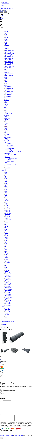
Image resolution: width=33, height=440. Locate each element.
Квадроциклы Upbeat (8, 290)
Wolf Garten (6, 104)
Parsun (6, 39)
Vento (6, 247)
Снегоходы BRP (7, 314)
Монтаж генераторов (8, 125)
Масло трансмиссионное (8, 166)
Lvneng (6, 263)
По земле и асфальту (5, 4)
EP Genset (6, 121)
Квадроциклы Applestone (8, 291)
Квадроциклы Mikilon (8, 286)
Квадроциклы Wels (7, 280)
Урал (5, 206)
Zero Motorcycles (7, 207)
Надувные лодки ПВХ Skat (9, 59)
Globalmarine (7, 48)
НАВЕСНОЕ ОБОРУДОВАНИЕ (11, 154)
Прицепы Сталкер (6, 140)
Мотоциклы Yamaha (9, 159)
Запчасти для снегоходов (10, 161)
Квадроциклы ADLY (8, 277)
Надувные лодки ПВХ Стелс (9, 52)
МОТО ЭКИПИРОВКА (10, 150)
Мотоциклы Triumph (8, 219)
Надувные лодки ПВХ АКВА (9, 49)
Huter (6, 102)
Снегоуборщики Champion (8, 94)
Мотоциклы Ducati (7, 210)
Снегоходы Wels (7, 309)
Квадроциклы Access (8, 284)
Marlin (6, 71)
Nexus (6, 245)
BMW (6, 183)
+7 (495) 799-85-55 (2, 20)
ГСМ (4, 165)
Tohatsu (6, 34)
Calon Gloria (6, 40)
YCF (5, 177)
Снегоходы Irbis (7, 308)
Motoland (6, 190)
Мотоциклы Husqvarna (8, 212)
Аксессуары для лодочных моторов (11, 144)
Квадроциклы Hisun (8, 294)
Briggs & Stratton (7, 118)
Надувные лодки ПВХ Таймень (9, 53)
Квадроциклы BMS (8, 292)
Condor (6, 38)
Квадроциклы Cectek (8, 279)
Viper (6, 258)
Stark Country (7, 134)
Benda (6, 227)
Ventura (6, 136)
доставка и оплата (1, 15)
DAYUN (6, 233)
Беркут (6, 79)
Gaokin (6, 224)
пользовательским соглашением (9, 435)
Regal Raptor (7, 204)
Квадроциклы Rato (7, 298)
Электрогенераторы (6, 115)
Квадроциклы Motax (8, 287)
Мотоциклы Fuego (7, 211)
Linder (6, 78)
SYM (6, 256)
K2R (5, 220)
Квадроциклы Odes (7, 304)
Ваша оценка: (2, 401)
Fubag (6, 120)
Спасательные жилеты (10, 145)
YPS (5, 241)
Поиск (12, 8)
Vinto (6, 231)
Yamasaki (6, 201)
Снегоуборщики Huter (8, 92)
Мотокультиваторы (6, 100)
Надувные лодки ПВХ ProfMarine (9, 63)
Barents (6, 80)
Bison (6, 191)
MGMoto (6, 188)
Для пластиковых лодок (10, 146)
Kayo (6, 174)
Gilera (6, 249)
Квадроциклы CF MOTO (8, 281)
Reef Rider (6, 37)
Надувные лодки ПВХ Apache (9, 56)
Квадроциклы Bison (8, 276)
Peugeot (6, 254)
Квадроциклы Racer (8, 299)
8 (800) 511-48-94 (8, 20)
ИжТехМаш (6, 226)
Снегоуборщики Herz (8, 90)
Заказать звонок (3, 8)
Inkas (6, 76)
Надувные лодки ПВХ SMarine (9, 60)
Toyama (6, 42)
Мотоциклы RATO (7, 218)
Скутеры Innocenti (7, 262)
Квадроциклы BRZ (7, 296)
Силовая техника (4, 2)
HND (6, 126)
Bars (5, 315)
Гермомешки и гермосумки (10, 148)
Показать (2, 438)
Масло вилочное (7, 168)
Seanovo (6, 36)
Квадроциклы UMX (8, 305)
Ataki (6, 181)
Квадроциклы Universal (8, 289)
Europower (6, 117)
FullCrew (6, 228)
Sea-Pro (6, 35)
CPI (5, 260)
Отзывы (1, 374)
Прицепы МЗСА (6, 139)
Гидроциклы (5, 82)
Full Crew (6, 184)
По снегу (3, 5)
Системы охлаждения (8, 169)
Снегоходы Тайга (7, 310)
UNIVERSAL (7, 200)
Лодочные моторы (6, 32)
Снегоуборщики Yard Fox (8, 86)
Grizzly (6, 81)
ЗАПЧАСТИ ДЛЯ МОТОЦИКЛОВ (12, 158)
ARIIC (6, 265)
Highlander (6, 237)
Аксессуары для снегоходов (10, 152)
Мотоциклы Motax (7, 214)
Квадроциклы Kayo (8, 275)
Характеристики (2, 371)
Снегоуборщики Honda (8, 89)
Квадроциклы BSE (7, 285)
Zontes (6, 264)
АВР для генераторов (6, 127)
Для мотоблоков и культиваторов (11, 164)
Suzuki (6, 199)
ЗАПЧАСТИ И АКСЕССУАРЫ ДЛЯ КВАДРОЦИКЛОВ (14, 151)
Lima (5, 252)
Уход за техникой (7, 167)
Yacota (6, 129)
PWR (6, 195)
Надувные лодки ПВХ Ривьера (9, 50)
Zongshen (6, 119)
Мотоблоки (5, 97)
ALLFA (6, 43)
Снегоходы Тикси (7, 311)
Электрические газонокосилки (8, 113)
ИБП (4, 133)
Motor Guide (6, 70)
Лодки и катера (6, 77)
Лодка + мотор (6, 31)
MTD (6, 105)
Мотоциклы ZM (7, 216)
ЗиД (5, 202)
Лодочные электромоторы (7, 67)
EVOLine (6, 112)
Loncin (6, 192)
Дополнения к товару (3, 373)
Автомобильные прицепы (5, 3)
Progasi (6, 194)
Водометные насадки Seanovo (9, 74)
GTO (6, 234)
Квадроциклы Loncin (8, 295)
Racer (6, 172)
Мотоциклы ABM (7, 208)
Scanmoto (6, 238)
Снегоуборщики (6, 85)
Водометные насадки (6, 72)
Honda (6, 41)
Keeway (6, 248)
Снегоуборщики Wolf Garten (9, 91)
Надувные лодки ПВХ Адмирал (9, 51)
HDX (6, 69)
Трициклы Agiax (7, 215)
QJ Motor (6, 225)
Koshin (6, 131)
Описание (1, 372)
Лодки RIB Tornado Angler (8, 54)
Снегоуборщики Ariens (8, 96)
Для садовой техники (8, 153)
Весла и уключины (9, 147)
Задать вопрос (9, 8)
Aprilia (6, 180)
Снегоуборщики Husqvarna (9, 88)
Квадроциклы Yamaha (8, 272)
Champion (6, 98)
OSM (6, 317)
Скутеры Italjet (7, 261)
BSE (5, 193)
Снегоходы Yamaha (7, 307)
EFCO (6, 108)
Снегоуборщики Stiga (8, 95)
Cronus (6, 178)
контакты (1, 18)
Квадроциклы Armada (8, 282)
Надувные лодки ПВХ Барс (9, 62)
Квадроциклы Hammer (8, 302)
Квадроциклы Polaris (8, 288)
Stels (5, 47)
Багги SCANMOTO (8, 300)
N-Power (6, 135)
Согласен (2, 437)
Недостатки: (2, 414)
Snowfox (6, 316)
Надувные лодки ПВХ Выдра (9, 61)
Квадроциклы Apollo (8, 283)
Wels (5, 176)
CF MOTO (6, 232)
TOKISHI (6, 271)
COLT (6, 230)
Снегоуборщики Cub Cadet (9, 87)
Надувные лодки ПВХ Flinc (9, 57)
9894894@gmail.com (9, 430)
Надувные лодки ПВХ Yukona (9, 55)
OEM (6, 229)
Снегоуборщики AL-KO (8, 93)
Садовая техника (4, 1)
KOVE (6, 221)
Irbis (5, 175)
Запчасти (5, 156)
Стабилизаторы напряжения (7, 137)
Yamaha (6, 33)
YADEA (6, 268)
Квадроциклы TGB (7, 301)
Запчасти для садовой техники (9, 163)
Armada (6, 223)
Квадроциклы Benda (8, 303)
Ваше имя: (1, 400)
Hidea (6, 44)
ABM (6, 250)
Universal (6, 257)
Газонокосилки (6, 107)
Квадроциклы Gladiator (8, 297)
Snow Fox (6, 313)
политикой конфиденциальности (18, 435)
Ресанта (6, 99)
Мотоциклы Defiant (8, 209)
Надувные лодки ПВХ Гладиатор (9, 66)
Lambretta (6, 266)
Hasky (6, 185)
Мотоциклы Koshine (8, 213)
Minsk (6, 189)
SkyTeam (6, 205)
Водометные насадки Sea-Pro (9, 73)
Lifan (6, 124)
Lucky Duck (6, 235)
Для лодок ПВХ (9, 143)
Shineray (6, 197)
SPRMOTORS (7, 270)
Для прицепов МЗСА (10, 155)
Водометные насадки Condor (9, 75)
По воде (3, 30)
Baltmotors (6, 182)
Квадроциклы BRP (7, 278)
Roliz (6, 196)
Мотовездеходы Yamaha (8, 273)
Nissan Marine (7, 45)
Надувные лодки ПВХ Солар (9, 58)
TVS (5, 239)
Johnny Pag (6, 187)
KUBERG (6, 222)
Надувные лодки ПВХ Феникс (9, 64)
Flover (6, 68)
